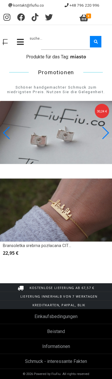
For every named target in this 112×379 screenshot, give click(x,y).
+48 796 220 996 (84, 5)
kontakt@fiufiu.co (28, 5)
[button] (105, 133)
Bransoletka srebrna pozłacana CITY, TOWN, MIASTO (53, 245)
